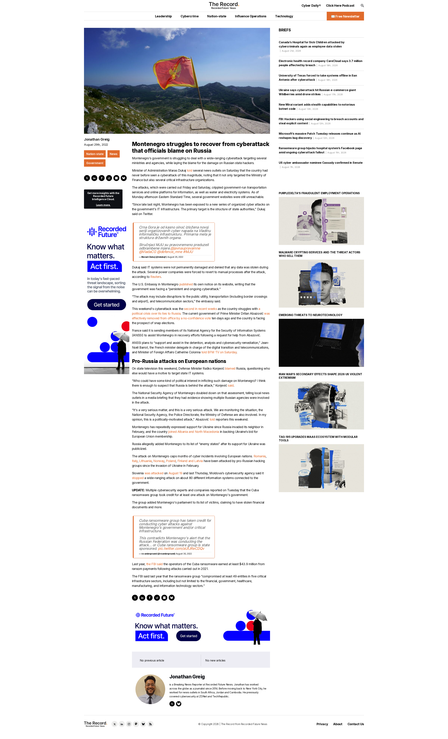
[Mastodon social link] (136, 724)
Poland (171, 461)
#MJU (188, 252)
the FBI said (154, 564)
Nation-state (94, 154)
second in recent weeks (200, 309)
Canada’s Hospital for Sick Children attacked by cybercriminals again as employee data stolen (311, 46)
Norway (158, 461)
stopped (138, 478)
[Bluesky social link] (143, 724)
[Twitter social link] (114, 724)
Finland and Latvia (190, 461)
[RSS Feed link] (150, 724)
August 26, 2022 (175, 257)
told (189, 170)
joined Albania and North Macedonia (193, 431)
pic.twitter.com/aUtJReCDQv (181, 548)
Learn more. (103, 204)
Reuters (155, 277)
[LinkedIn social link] (122, 724)
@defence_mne (169, 252)
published (186, 284)
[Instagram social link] (129, 724)
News (113, 154)
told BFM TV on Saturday (219, 352)
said (231, 385)
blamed (230, 368)
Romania (260, 456)
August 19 (175, 473)
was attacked (154, 473)
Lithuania (145, 461)
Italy (135, 461)
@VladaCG (147, 252)
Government (94, 163)
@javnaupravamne (185, 248)
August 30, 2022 (184, 553)
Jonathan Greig (97, 139)
